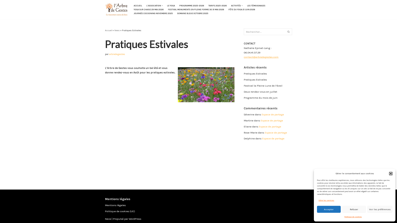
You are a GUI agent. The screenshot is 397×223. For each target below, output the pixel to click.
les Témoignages (256, 5)
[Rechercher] (288, 31)
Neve (108, 218)
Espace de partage (273, 114)
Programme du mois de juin (261, 97)
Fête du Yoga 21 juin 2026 (241, 9)
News (117, 30)
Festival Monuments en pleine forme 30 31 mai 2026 (196, 9)
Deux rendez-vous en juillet (260, 91)
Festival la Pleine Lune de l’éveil (263, 85)
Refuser (354, 209)
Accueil (138, 5)
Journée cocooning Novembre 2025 (153, 13)
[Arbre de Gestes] (116, 9)
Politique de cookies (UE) (120, 211)
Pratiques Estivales (255, 73)
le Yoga (171, 5)
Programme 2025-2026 (191, 5)
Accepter (329, 209)
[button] (390, 173)
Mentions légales (115, 205)
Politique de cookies (353, 217)
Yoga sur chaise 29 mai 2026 (149, 9)
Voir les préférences (380, 209)
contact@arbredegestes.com (261, 57)
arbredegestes (117, 54)
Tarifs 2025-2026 (217, 5)
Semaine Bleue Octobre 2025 (192, 13)
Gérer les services (326, 200)
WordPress (135, 218)
